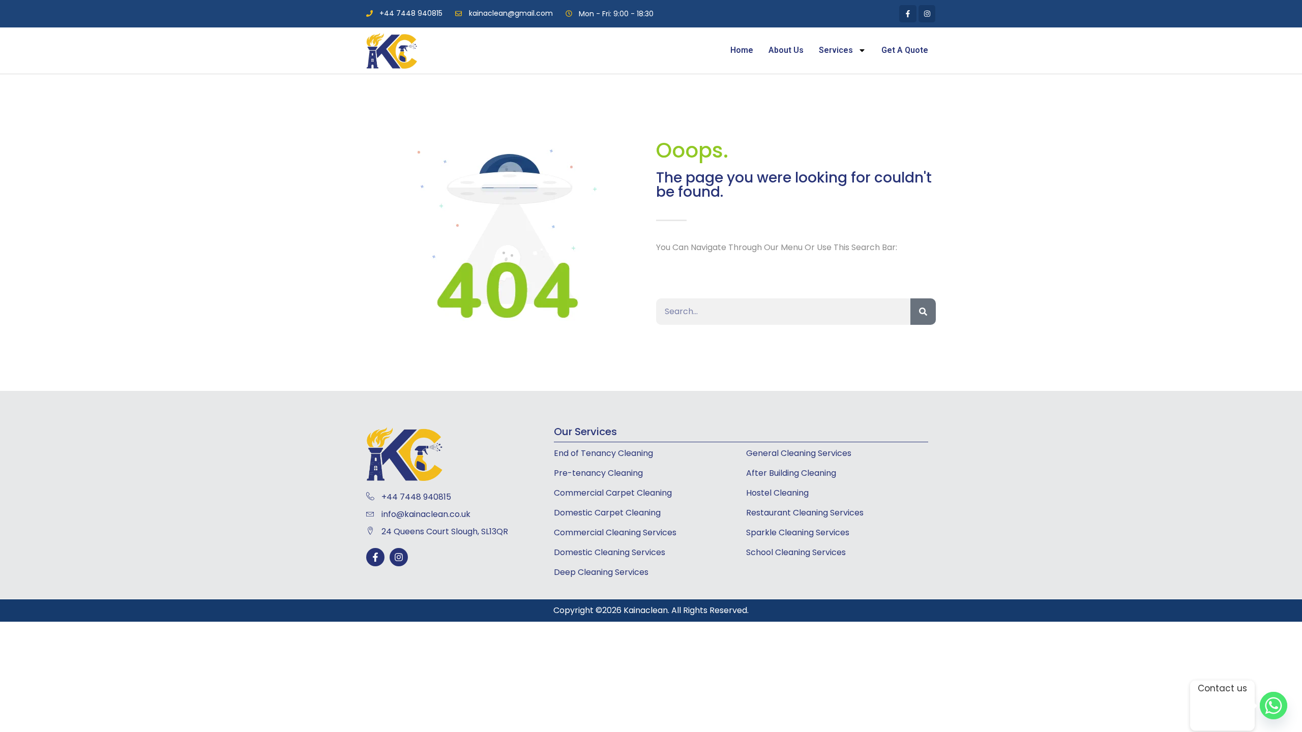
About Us (786, 50)
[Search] (923, 311)
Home (741, 50)
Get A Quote (904, 50)
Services (836, 50)
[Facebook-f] (375, 557)
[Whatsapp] (1273, 705)
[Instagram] (399, 557)
